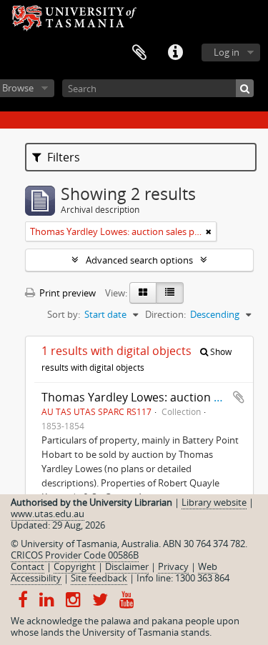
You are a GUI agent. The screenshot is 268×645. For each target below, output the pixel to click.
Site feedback (99, 577)
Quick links (175, 53)
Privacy (173, 566)
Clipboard (139, 53)
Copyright (75, 566)
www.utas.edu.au (47, 513)
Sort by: (63, 314)
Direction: (165, 314)
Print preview (66, 292)
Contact (27, 566)
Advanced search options (139, 260)
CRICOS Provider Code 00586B (75, 555)
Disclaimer (127, 566)
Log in (226, 52)
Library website (214, 502)
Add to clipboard (239, 397)
